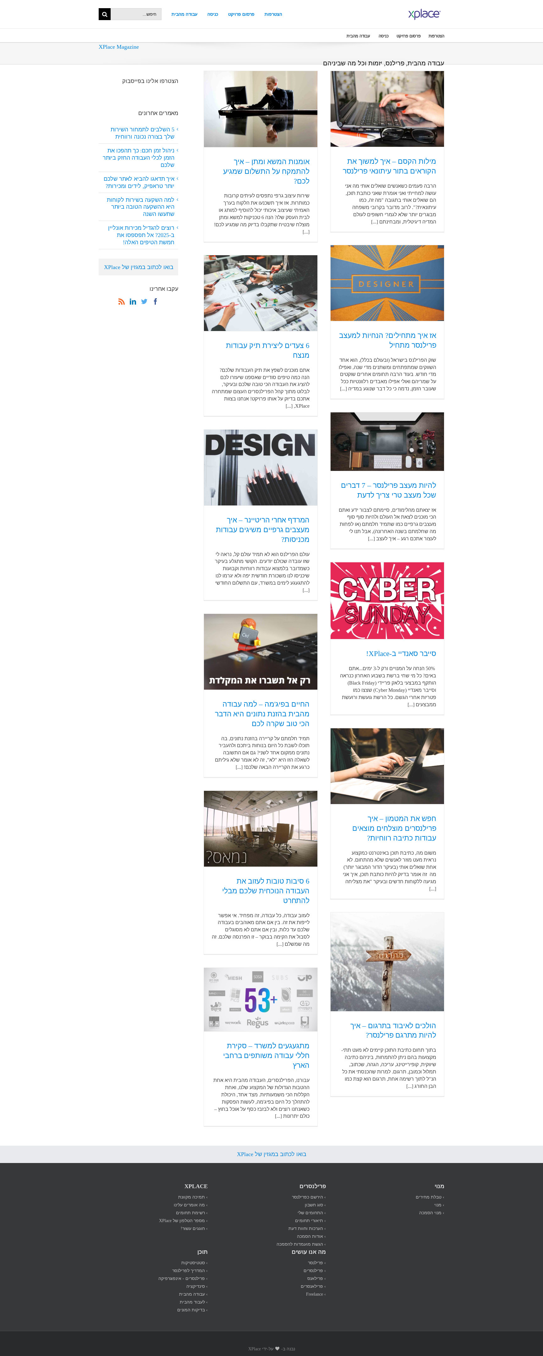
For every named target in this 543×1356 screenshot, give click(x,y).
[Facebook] (155, 301)
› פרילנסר (317, 1262)
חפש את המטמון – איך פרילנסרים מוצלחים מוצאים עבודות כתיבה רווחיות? (394, 828)
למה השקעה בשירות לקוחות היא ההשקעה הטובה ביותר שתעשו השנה (140, 207)
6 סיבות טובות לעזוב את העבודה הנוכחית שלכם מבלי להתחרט (266, 890)
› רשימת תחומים (192, 1212)
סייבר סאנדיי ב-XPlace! (401, 653)
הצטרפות (273, 14)
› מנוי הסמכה (431, 1212)
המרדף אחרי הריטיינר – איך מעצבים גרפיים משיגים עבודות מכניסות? (263, 529)
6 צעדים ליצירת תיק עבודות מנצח (268, 350)
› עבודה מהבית (193, 1294)
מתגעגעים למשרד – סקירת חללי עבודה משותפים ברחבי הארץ (266, 1055)
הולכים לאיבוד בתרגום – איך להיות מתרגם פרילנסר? (393, 1030)
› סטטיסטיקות (194, 1262)
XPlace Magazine (119, 46)
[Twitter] (144, 301)
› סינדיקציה (197, 1286)
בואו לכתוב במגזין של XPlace (138, 267)
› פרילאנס (316, 1278)
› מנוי (439, 1205)
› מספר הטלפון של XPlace (183, 1220)
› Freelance (316, 1294)
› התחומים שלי (312, 1212)
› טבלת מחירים (430, 1197)
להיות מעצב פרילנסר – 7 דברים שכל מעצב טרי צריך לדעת (388, 490)
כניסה (212, 14)
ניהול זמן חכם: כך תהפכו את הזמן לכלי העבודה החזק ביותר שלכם (138, 157)
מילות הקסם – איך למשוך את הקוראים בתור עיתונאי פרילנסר (389, 166)
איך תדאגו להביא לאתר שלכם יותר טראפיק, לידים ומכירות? (139, 182)
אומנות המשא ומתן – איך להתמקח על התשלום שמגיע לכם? (266, 171)
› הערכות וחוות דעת (307, 1228)
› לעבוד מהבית (194, 1302)
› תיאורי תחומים (310, 1220)
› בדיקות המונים (192, 1310)
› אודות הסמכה (311, 1236)
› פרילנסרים (315, 1270)
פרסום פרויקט (241, 14)
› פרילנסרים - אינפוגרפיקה (183, 1278)
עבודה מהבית (184, 14)
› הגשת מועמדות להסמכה (301, 1244)
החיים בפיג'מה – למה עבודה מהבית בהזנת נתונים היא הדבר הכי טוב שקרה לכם (262, 713)
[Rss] (121, 301)
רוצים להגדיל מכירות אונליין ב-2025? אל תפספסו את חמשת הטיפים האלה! (141, 235)
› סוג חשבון (315, 1205)
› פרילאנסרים (313, 1286)
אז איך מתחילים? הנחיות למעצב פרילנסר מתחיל (387, 340)
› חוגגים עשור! (194, 1228)
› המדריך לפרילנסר (190, 1270)
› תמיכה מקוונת (193, 1197)
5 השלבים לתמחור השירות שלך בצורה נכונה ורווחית (142, 132)
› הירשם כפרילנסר (309, 1197)
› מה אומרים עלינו (191, 1205)
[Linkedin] (133, 301)
